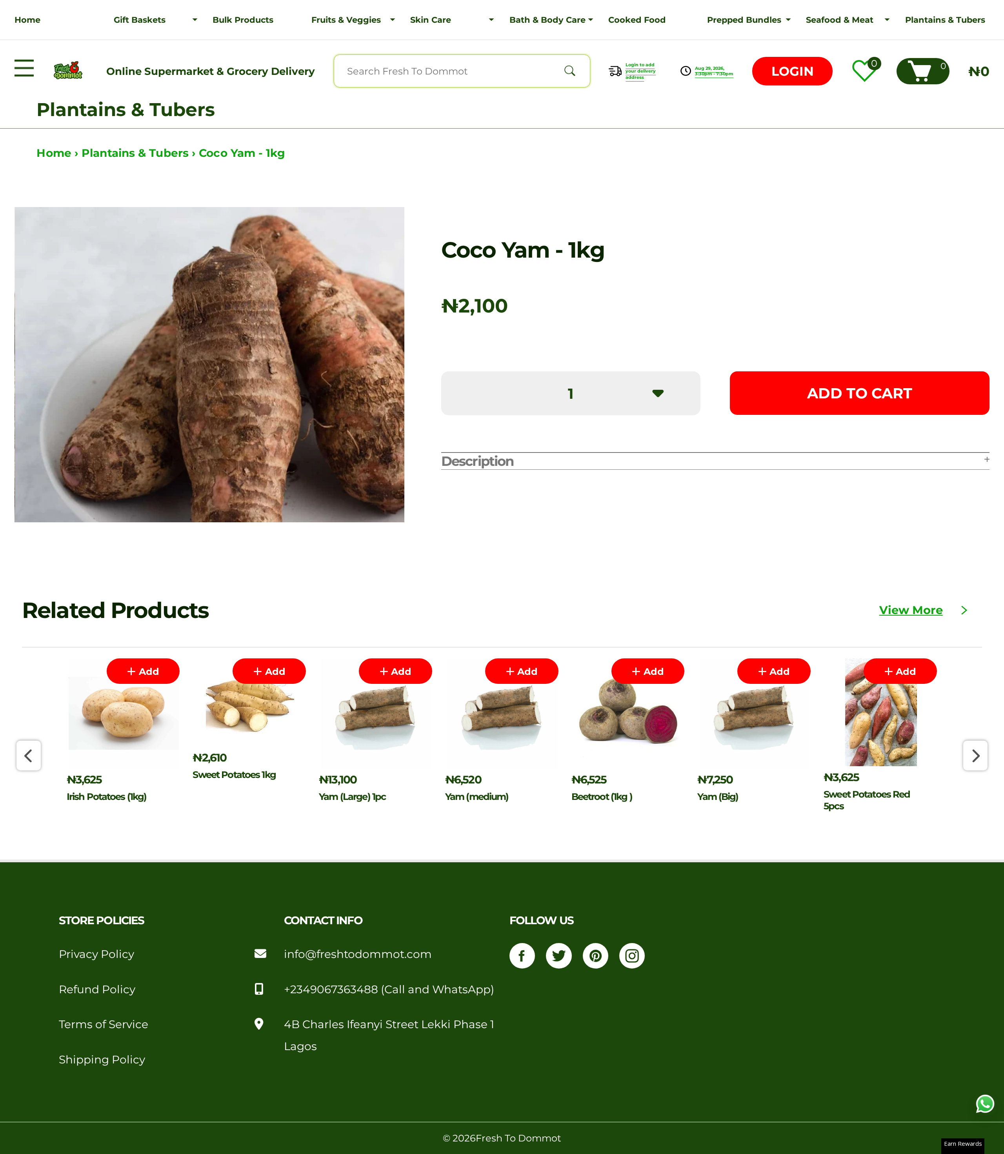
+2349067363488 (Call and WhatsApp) (389, 989)
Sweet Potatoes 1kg (234, 774)
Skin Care (430, 20)
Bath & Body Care (547, 20)
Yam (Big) (717, 796)
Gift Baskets (140, 20)
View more (911, 610)
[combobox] (462, 71)
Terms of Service (103, 1024)
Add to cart (859, 393)
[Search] (569, 71)
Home (27, 20)
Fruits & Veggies (346, 20)
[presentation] (28, 755)
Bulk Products (243, 20)
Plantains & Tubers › (140, 153)
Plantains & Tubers (945, 20)
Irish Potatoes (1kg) (107, 796)
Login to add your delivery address (641, 71)
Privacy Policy (96, 954)
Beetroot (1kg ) (601, 796)
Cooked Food (637, 20)
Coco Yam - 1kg (242, 153)
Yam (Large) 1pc (352, 796)
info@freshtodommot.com (358, 954)
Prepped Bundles (744, 20)
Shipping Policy (102, 1059)
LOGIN (792, 71)
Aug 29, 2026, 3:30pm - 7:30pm (714, 70)
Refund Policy (97, 989)
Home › (59, 153)
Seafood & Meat (839, 20)
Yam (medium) (477, 796)
